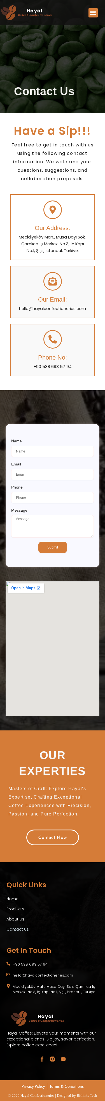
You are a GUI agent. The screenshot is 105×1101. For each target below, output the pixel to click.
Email (16, 464)
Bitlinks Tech (87, 1095)
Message (19, 510)
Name (16, 441)
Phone (17, 487)
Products (15, 909)
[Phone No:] (52, 339)
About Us (15, 919)
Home (12, 899)
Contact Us (17, 929)
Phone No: (52, 357)
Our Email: (52, 299)
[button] (93, 12)
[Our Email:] (52, 281)
